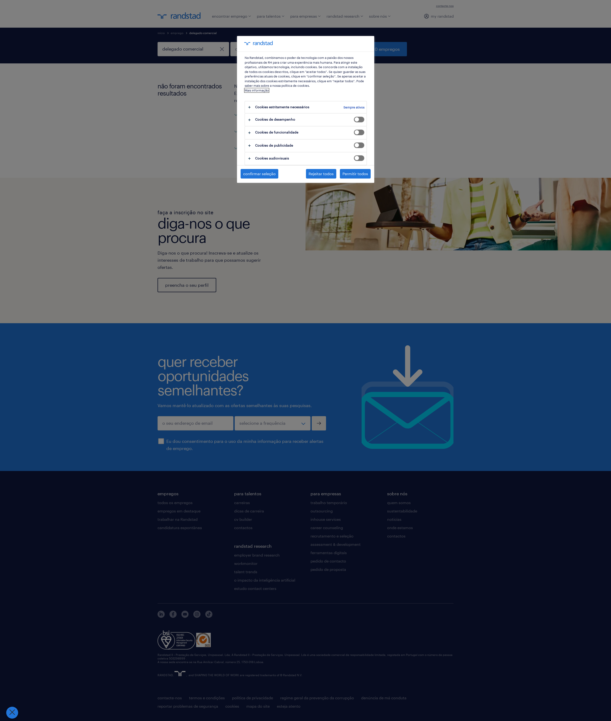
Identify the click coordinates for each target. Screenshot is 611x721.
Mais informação (257, 90)
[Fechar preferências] (12, 713)
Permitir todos (355, 173)
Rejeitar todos (321, 173)
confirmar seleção (259, 173)
